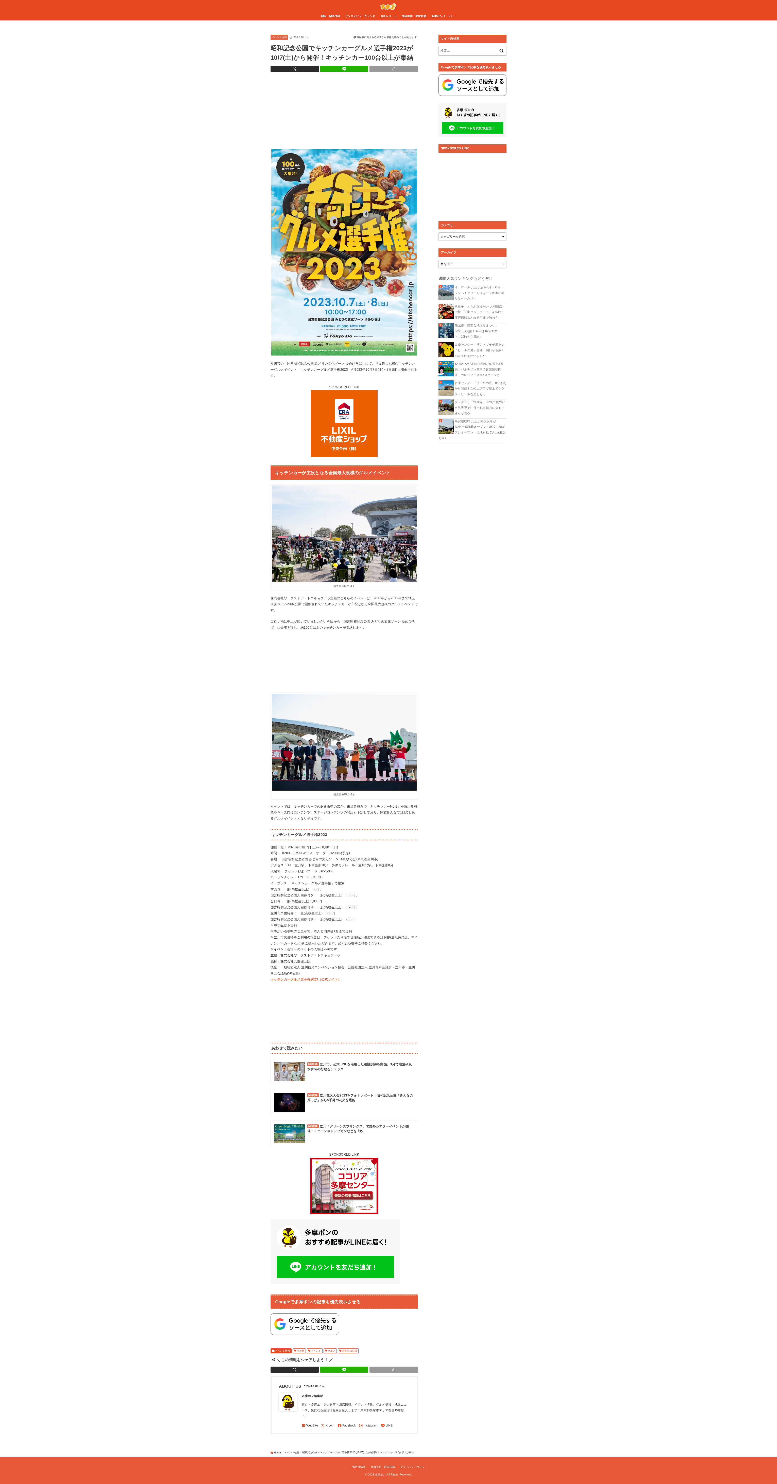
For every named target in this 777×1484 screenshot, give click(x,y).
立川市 (300, 1350)
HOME (277, 1452)
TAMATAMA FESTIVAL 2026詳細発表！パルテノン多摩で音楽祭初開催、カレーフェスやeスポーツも (479, 369)
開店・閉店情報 (330, 16)
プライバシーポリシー (413, 1466)
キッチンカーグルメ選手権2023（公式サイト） (306, 979)
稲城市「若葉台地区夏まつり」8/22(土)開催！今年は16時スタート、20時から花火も (477, 331)
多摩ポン (380, 1474)
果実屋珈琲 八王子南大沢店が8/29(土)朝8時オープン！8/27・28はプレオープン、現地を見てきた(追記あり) (471, 430)
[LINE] (387, 1426)
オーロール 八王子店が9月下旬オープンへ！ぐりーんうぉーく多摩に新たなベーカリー (479, 293)
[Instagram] (368, 1426)
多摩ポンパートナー (443, 16)
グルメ (331, 1350)
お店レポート (388, 16)
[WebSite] (310, 1426)
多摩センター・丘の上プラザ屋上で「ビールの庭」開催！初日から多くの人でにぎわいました (479, 350)
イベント (316, 1350)
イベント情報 (279, 37)
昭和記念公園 (349, 1350)
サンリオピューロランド (360, 16)
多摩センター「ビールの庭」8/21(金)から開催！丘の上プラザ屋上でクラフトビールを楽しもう (480, 388)
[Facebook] (347, 1426)
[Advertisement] (344, 109)
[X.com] (328, 1426)
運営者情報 (359, 1466)
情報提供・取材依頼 (414, 16)
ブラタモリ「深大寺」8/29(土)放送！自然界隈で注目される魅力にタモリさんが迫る (480, 407)
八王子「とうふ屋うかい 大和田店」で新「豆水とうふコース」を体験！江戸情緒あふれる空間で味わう (480, 312)
